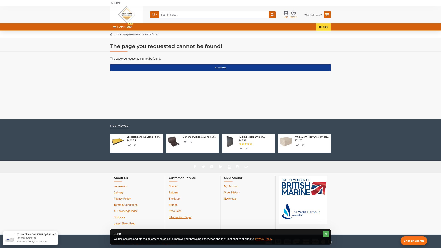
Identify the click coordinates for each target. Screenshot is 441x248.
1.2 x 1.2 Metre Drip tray (252, 136)
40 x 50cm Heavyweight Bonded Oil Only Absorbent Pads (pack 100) (312, 136)
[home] (111, 34)
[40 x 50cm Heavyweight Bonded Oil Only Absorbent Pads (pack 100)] (286, 141)
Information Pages (180, 217)
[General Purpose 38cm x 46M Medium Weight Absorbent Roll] (174, 141)
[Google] (246, 166)
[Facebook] (194, 166)
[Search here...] (272, 14)
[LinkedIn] (220, 166)
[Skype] (237, 166)
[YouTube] (229, 166)
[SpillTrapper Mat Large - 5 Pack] (118, 141)
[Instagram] (211, 166)
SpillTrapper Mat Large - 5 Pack (144, 136)
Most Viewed (119, 125)
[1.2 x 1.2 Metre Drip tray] (230, 141)
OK (326, 234)
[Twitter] (203, 166)
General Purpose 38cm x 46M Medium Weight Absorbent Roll (200, 136)
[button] (129, 145)
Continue (220, 67)
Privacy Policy (263, 239)
